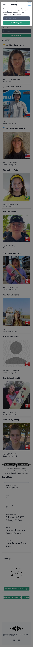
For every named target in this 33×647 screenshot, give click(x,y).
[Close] (29, 3)
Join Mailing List (16, 23)
